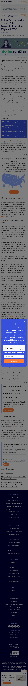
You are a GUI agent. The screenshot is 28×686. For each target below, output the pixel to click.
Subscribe (14, 361)
